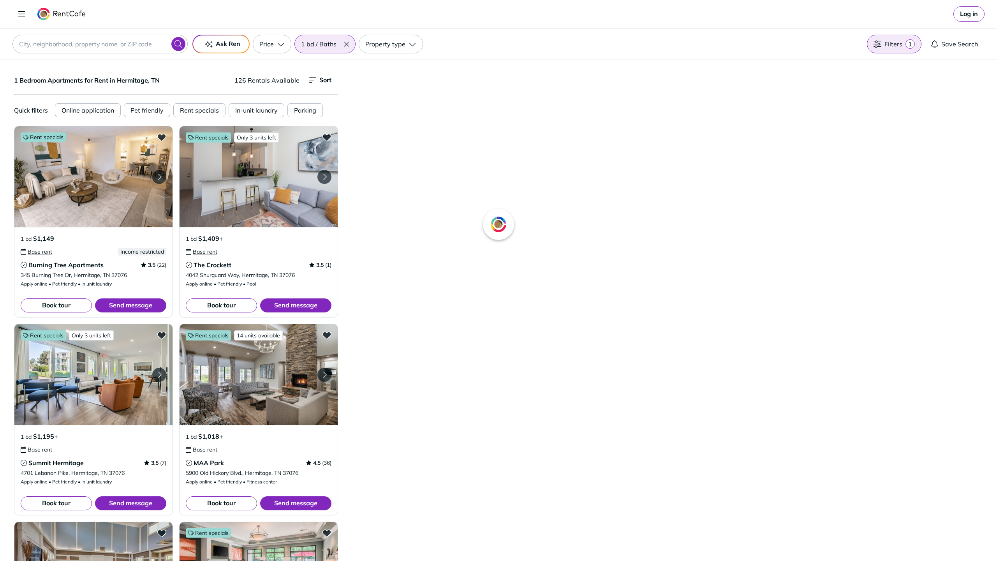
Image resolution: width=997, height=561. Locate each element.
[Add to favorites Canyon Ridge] (327, 533)
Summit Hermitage (56, 463)
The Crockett (212, 265)
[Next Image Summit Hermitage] (159, 375)
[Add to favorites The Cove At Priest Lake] (162, 533)
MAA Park (209, 463)
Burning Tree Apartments (66, 265)
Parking (305, 110)
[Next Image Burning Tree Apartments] (159, 177)
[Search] (178, 44)
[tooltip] (36, 252)
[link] (969, 14)
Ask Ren (228, 44)
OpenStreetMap (707, 538)
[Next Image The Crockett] (324, 177)
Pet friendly (147, 110)
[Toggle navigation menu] (21, 14)
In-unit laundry (256, 110)
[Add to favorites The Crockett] (327, 137)
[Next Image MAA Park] (324, 375)
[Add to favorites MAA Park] (327, 335)
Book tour (56, 305)
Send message (130, 305)
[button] (346, 44)
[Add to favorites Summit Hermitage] (162, 335)
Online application (88, 110)
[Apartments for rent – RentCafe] (61, 14)
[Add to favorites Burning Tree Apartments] (162, 137)
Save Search (959, 44)
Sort (325, 80)
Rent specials (199, 110)
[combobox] (100, 44)
